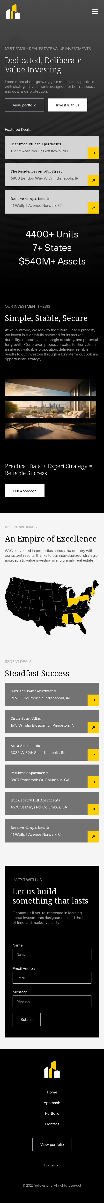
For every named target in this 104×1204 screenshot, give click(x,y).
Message (20, 991)
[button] (94, 11)
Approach (52, 1102)
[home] (13, 11)
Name (18, 945)
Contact (52, 1123)
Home (52, 1092)
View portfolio (24, 105)
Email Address (24, 968)
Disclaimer (52, 1165)
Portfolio (52, 1113)
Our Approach (25, 490)
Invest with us (67, 105)
